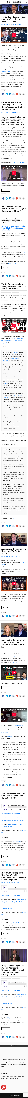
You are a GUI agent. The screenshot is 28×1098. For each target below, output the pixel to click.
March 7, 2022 (16, 214)
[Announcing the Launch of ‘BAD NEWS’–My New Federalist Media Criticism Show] (14, 629)
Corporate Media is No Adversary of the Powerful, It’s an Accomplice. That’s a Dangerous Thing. (12, 105)
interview (9, 736)
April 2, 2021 (15, 291)
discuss (12, 567)
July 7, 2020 (15, 801)
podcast (6, 383)
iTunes (18, 818)
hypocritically (9, 362)
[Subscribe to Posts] (3, 1089)
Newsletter (14, 824)
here (14, 518)
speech (24, 252)
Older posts (14, 1045)
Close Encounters (18, 725)
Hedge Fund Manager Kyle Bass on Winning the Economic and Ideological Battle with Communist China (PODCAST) (12, 970)
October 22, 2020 (16, 705)
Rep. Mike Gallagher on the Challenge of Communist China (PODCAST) (13, 795)
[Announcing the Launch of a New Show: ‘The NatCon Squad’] (14, 538)
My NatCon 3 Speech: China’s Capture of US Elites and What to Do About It (13, 19)
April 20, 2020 (16, 977)
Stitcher (23, 818)
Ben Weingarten (14, 2)
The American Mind (13, 379)
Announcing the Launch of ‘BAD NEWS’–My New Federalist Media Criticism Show (12, 643)
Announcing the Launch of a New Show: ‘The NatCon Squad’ (13, 551)
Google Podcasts (6, 820)
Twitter (20, 824)
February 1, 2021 (16, 556)
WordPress (17, 1095)
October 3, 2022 (16, 24)
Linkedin (10, 826)
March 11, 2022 (16, 112)
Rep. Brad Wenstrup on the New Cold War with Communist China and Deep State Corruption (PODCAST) (13, 876)
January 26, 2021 (16, 649)
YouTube (22, 162)
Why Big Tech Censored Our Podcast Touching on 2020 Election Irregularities (13, 340)
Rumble (16, 162)
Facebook (4, 826)
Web (9, 824)
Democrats (15, 352)
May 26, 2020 (15, 882)
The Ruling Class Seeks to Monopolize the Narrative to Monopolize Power (13, 286)
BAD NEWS (15, 662)
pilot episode (17, 656)
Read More (6, 190)
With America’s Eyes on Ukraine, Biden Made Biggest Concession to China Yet (13, 208)
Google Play (15, 820)
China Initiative (12, 263)
